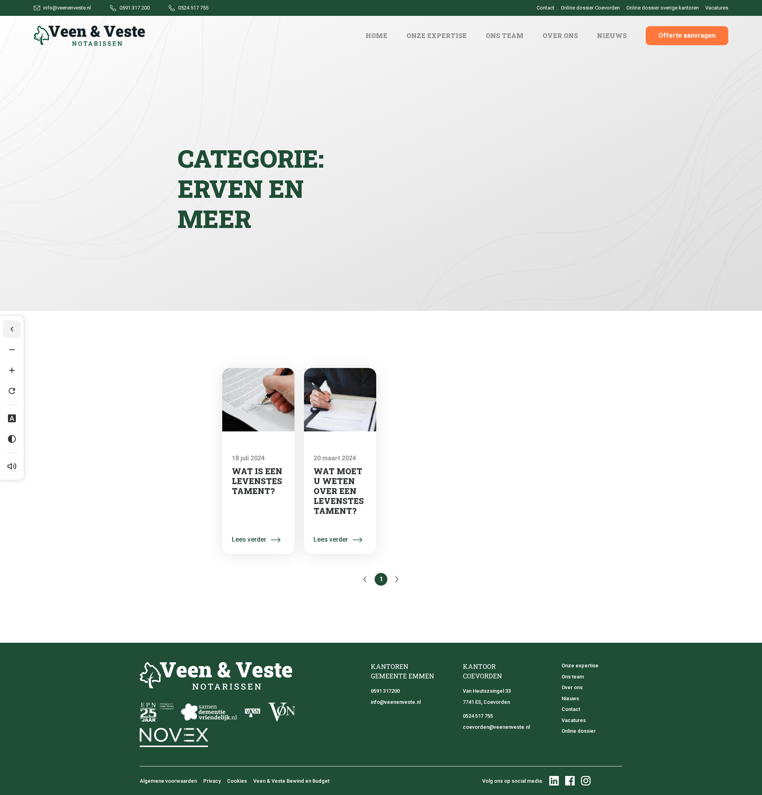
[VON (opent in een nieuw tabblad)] (281, 712)
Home (376, 35)
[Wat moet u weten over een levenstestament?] (340, 399)
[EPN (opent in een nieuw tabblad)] (157, 712)
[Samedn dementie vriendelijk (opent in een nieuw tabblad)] (208, 712)
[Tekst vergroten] (12, 370)
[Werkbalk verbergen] (12, 329)
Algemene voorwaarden (168, 781)
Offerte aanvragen (687, 35)
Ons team (504, 35)
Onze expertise (436, 35)
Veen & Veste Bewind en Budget (291, 781)
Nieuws (612, 35)
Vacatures (574, 720)
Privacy (212, 781)
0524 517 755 (478, 716)
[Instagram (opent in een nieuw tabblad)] (586, 780)
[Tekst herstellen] (12, 391)
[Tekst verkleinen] (12, 349)
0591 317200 (385, 691)
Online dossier (579, 731)
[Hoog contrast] (12, 439)
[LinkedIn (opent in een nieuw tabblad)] (554, 780)
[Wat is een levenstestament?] (258, 399)
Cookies (237, 781)
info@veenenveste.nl (396, 702)
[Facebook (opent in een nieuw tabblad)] (570, 780)
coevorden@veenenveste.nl (496, 727)
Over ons (560, 35)
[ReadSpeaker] (12, 466)
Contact (571, 709)
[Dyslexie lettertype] (12, 418)
